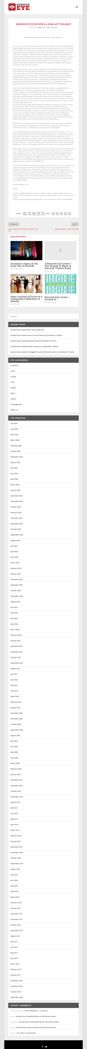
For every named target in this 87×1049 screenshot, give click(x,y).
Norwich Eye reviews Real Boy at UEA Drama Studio (36, 1016)
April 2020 (14, 758)
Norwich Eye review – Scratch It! (57, 298)
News (13, 393)
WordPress (60, 1043)
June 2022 (14, 613)
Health (13, 388)
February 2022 (16, 635)
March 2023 (15, 563)
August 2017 (15, 936)
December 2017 (16, 914)
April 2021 (14, 691)
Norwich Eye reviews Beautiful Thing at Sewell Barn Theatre (34, 341)
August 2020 (15, 735)
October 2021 (16, 657)
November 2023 (17, 524)
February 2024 (16, 512)
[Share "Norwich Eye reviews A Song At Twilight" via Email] (43, 213)
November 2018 (17, 852)
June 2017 (14, 947)
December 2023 (16, 518)
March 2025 (15, 485)
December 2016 (16, 981)
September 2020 (17, 730)
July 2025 (14, 468)
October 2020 (16, 724)
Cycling (13, 376)
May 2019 (14, 819)
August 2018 (15, 869)
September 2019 (17, 797)
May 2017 (14, 953)
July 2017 (14, 941)
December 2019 (16, 780)
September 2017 (17, 930)
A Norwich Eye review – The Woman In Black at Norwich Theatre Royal (58, 266)
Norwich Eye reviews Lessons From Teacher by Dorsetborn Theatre (36, 335)
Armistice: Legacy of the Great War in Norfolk (24, 264)
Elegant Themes (39, 1043)
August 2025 (15, 462)
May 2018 (14, 886)
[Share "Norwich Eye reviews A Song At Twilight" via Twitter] (29, 213)
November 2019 (17, 786)
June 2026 (14, 429)
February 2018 (16, 903)
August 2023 (15, 540)
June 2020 (14, 746)
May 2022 (14, 618)
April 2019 (14, 825)
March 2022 (15, 629)
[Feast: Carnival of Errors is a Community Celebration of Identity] (26, 283)
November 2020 (17, 719)
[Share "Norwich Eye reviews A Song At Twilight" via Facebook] (25, 213)
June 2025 (14, 473)
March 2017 (15, 964)
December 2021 (16, 646)
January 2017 (16, 975)
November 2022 (17, 585)
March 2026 (15, 440)
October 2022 (16, 590)
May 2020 (14, 752)
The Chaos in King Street (26, 1033)
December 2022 (16, 579)
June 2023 (14, 551)
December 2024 (16, 496)
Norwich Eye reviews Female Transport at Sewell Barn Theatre (34, 346)
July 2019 (14, 808)
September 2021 (17, 663)
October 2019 (16, 791)
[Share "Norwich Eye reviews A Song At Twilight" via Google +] (34, 213)
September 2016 (17, 997)
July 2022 (14, 607)
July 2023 (14, 546)
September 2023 (17, 535)
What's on (41, 27)
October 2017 (16, 925)
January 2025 (16, 490)
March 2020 (15, 763)
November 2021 (17, 652)
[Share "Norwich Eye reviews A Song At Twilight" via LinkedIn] (38, 213)
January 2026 (16, 451)
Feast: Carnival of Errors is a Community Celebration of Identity (26, 299)
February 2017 (16, 969)
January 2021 (16, 708)
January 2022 (16, 641)
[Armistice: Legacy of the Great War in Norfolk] (26, 250)
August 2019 (15, 802)
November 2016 (17, 986)
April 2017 (14, 958)
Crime (13, 371)
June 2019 (14, 813)
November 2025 (17, 457)
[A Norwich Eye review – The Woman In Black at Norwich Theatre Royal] (60, 250)
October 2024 (16, 507)
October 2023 (16, 529)
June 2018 (14, 880)
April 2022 (14, 624)
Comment (14, 365)
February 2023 (16, 568)
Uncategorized (16, 404)
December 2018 (16, 847)
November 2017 (17, 919)
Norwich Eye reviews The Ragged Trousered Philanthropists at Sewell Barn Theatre (43, 352)
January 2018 (16, 908)
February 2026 (16, 446)
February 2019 (16, 836)
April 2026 (14, 434)
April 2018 (14, 891)
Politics (13, 399)
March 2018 (15, 897)
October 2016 (16, 992)
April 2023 (14, 557)
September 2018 (17, 863)
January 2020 (16, 774)
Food (12, 382)
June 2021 (14, 680)
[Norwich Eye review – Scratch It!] (60, 284)
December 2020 (16, 713)
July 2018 (14, 875)
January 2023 (16, 574)
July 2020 (14, 741)
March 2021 (15, 696)
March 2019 (15, 830)
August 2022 (15, 602)
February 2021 (16, 702)
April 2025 (14, 479)
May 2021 (14, 685)
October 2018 (16, 858)
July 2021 (14, 674)
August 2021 (15, 668)
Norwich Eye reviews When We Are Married (27, 330)
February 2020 (16, 769)
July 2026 (14, 423)
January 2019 (16, 841)
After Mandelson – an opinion (36, 1011)
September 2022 (17, 596)
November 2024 (17, 501)
